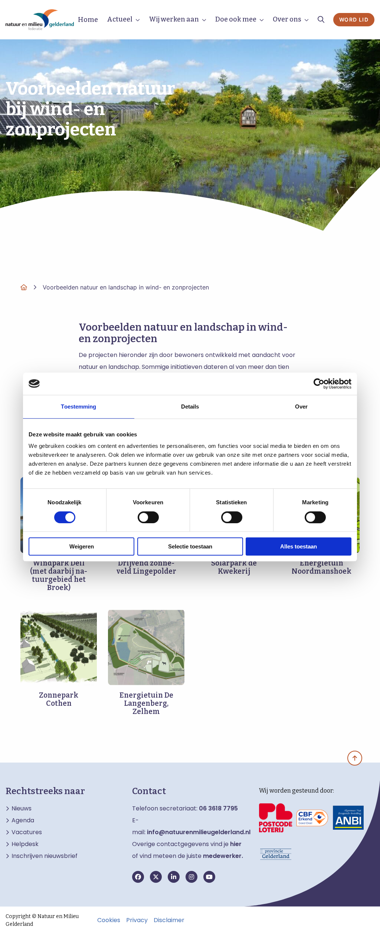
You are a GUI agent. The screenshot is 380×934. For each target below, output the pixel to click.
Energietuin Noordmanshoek (321, 567)
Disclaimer (169, 920)
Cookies (108, 920)
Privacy (137, 920)
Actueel (119, 19)
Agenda (23, 820)
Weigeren (81, 546)
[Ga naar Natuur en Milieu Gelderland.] (23, 287)
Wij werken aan (174, 19)
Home (88, 20)
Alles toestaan (298, 546)
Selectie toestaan (190, 546)
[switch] (148, 517)
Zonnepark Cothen (58, 699)
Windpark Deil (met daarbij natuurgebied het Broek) (58, 575)
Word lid (353, 19)
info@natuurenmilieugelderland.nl (198, 832)
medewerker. (223, 856)
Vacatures (27, 832)
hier (236, 844)
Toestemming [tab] (78, 406)
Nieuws (22, 809)
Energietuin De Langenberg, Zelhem (146, 703)
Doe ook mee (235, 19)
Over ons (287, 19)
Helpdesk (25, 844)
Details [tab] (190, 406)
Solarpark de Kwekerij (234, 567)
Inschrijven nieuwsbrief (45, 856)
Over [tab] (301, 406)
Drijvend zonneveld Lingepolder (146, 567)
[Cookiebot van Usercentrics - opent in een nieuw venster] (318, 383)
